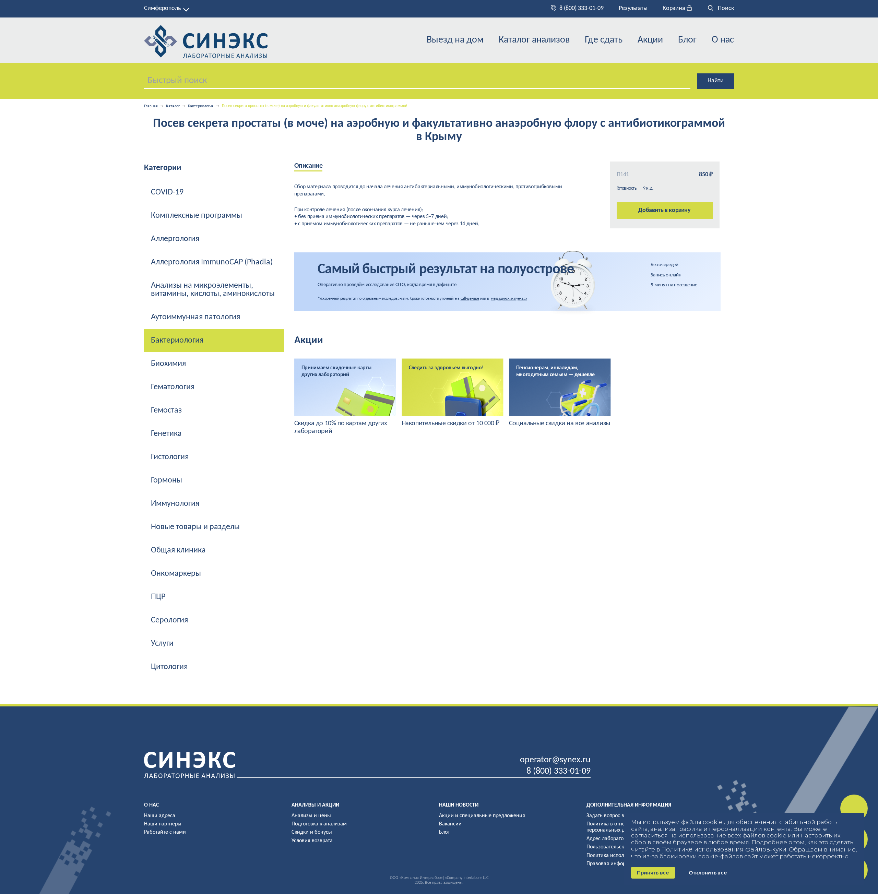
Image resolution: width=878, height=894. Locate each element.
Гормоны (166, 480)
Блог (687, 40)
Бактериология (201, 106)
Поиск (725, 8)
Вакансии (450, 824)
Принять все (653, 873)
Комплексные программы (196, 216)
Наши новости (458, 805)
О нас (723, 40)
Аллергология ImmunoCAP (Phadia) (212, 262)
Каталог (173, 106)
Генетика (166, 434)
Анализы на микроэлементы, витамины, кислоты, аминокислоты (213, 290)
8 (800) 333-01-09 (581, 8)
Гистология (170, 457)
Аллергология (175, 239)
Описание (308, 166)
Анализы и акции (315, 805)
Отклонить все (708, 873)
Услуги (162, 644)
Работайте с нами (165, 832)
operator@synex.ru (555, 760)
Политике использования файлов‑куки (723, 849)
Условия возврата (312, 841)
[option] (345, 397)
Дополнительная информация (628, 805)
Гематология (172, 387)
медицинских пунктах (509, 299)
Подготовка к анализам (319, 824)
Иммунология (175, 504)
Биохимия (168, 364)
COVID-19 (167, 192)
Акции (650, 40)
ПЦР (158, 597)
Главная (151, 106)
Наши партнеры (162, 824)
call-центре (470, 299)
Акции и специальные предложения (482, 816)
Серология (169, 620)
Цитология (169, 667)
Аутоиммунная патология (195, 317)
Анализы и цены (311, 816)
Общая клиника (178, 550)
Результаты (633, 8)
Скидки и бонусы (312, 832)
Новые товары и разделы (195, 527)
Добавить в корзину (664, 210)
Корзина (675, 8)
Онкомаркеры (176, 574)
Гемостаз (166, 410)
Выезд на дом (455, 40)
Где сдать (603, 40)
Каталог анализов (534, 40)
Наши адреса (159, 816)
